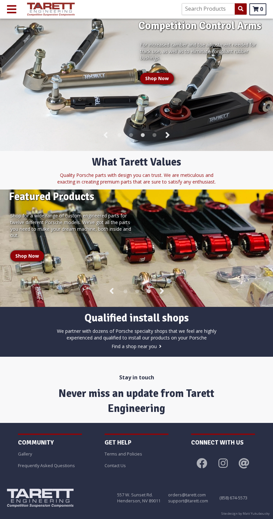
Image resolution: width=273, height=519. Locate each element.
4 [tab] (153, 136)
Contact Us (115, 465)
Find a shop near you (134, 346)
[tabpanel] (136, 85)
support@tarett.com (188, 501)
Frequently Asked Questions (46, 465)
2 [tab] (130, 136)
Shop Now (157, 78)
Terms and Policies (123, 454)
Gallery (25, 454)
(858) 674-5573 (233, 498)
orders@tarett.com (187, 495)
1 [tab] (118, 136)
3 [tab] (141, 136)
